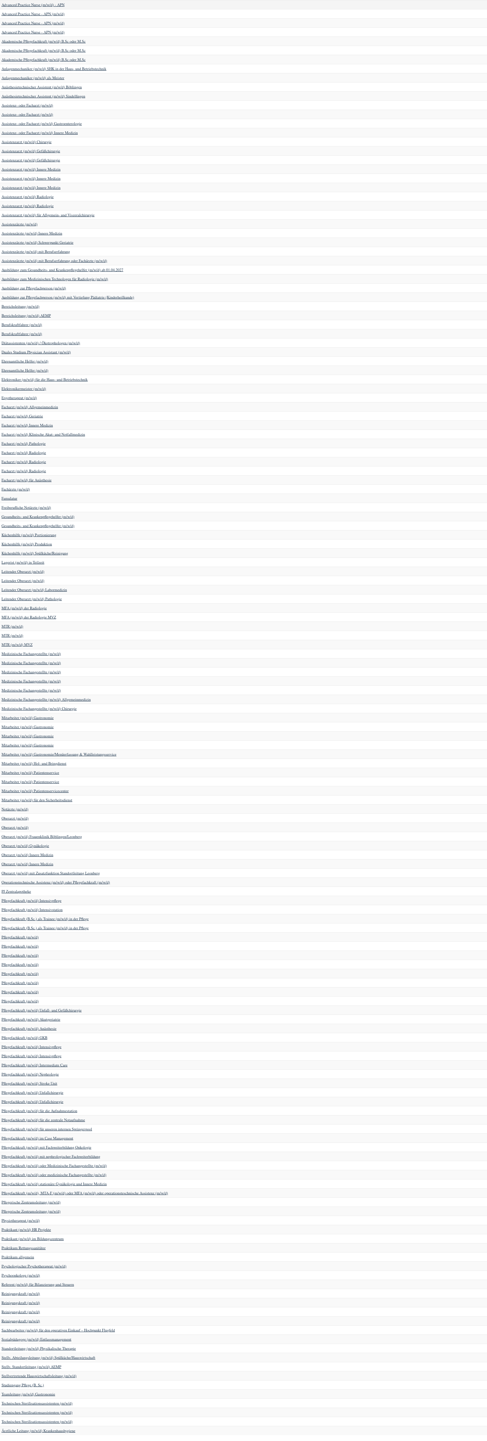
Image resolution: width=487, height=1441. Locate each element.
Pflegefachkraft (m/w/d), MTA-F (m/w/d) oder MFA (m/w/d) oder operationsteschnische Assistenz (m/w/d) (85, 1193)
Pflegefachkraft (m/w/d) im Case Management (37, 1138)
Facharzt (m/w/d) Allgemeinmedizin (30, 406)
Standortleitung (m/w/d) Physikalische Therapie (39, 1348)
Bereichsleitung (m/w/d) (20, 306)
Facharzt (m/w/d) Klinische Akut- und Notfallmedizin (43, 434)
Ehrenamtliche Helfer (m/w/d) (25, 361)
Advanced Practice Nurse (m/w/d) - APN (33, 4)
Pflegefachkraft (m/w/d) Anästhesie (29, 1028)
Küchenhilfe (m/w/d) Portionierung (29, 534)
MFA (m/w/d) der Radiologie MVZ (29, 617)
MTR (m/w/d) (12, 626)
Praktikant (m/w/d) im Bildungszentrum (33, 1238)
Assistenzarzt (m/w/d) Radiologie (28, 196)
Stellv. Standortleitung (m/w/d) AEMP (31, 1366)
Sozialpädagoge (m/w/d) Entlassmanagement (36, 1339)
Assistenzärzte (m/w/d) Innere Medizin (32, 233)
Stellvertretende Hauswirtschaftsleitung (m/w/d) (39, 1375)
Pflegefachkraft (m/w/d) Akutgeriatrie (31, 1019)
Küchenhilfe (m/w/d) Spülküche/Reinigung (35, 553)
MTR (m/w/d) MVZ (17, 644)
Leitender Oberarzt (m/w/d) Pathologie (32, 598)
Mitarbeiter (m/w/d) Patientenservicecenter (35, 790)
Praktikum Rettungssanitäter (24, 1247)
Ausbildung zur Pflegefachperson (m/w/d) (34, 288)
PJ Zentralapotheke (16, 891)
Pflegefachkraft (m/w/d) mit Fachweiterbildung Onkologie (46, 1147)
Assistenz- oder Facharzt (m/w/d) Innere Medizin (40, 132)
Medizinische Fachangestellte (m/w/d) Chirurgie (39, 708)
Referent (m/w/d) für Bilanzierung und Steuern (38, 1284)
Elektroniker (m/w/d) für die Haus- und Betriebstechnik (45, 379)
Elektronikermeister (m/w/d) (24, 388)
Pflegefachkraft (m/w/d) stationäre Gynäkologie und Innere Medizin (54, 1183)
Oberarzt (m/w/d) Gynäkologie (25, 845)
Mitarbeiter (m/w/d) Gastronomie (28, 717)
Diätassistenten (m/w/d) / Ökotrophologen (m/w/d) (41, 342)
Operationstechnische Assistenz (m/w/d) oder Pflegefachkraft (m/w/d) (56, 882)
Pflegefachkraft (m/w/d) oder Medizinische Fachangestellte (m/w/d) (54, 1165)
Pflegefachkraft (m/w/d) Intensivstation (32, 909)
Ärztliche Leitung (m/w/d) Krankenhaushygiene (38, 1430)
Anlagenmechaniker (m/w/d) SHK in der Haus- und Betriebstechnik (54, 68)
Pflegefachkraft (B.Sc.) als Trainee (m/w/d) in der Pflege (45, 918)
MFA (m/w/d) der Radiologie (24, 608)
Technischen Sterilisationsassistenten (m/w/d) (37, 1403)
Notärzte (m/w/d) (15, 809)
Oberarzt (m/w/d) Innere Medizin (27, 854)
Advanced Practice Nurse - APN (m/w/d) (33, 13)
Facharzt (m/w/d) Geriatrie (22, 416)
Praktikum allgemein (18, 1257)
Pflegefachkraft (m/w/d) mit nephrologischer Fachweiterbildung (51, 1156)
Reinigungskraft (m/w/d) (21, 1293)
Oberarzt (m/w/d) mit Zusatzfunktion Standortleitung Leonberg (51, 873)
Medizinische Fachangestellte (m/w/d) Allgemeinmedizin (46, 699)
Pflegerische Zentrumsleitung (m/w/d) (31, 1202)
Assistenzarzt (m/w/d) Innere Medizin (31, 169)
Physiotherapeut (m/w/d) (21, 1220)
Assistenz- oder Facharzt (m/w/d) (27, 105)
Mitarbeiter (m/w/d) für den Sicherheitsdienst (37, 799)
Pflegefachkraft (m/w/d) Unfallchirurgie (32, 1092)
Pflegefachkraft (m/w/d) (20, 937)
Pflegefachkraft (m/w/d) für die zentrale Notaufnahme (43, 1119)
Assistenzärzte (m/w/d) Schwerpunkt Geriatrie (37, 242)
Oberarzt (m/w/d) (15, 818)
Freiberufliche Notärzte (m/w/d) (26, 507)
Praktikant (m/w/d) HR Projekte (26, 1229)
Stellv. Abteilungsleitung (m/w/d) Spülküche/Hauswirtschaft (48, 1357)
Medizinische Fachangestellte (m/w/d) (31, 653)
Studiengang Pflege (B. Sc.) (23, 1384)
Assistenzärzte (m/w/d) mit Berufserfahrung (36, 251)
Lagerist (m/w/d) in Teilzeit (23, 562)
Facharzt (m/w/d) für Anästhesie (27, 480)
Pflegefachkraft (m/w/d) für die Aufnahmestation (39, 1110)
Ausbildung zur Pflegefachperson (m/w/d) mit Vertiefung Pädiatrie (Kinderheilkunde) (68, 297)
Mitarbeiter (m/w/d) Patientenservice (30, 772)
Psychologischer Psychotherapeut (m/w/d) (34, 1266)
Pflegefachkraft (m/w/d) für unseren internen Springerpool (47, 1129)
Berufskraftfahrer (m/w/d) (22, 324)
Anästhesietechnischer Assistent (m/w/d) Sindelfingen (43, 96)
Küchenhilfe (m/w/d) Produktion (27, 544)
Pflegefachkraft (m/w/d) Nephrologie (30, 1074)
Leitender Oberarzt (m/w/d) (23, 571)
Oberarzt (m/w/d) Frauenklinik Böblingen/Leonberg (42, 836)
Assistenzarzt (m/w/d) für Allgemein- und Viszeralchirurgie (48, 214)
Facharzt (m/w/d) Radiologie (24, 452)
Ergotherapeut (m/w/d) (19, 397)
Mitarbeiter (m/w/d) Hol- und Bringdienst (34, 763)
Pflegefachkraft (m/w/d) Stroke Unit (29, 1083)
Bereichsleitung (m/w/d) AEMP (26, 315)
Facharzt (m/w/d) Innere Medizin (27, 425)
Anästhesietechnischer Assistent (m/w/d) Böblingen (42, 87)
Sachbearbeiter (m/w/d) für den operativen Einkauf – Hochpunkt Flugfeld (58, 1330)
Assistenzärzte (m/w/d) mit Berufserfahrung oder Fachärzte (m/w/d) (54, 260)
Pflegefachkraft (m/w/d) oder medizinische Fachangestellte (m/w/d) (54, 1174)
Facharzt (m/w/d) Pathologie (24, 443)
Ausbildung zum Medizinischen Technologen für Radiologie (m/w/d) (55, 278)
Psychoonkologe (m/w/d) (21, 1275)
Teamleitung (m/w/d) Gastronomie (28, 1394)
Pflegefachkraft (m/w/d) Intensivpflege (31, 900)
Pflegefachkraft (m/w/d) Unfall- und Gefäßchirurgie (42, 1010)
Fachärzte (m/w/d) (16, 489)
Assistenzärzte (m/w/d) (19, 224)
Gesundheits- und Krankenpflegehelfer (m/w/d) (38, 516)
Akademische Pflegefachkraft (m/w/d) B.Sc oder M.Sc (44, 41)
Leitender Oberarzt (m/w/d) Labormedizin (34, 589)
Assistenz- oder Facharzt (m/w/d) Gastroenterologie (42, 123)
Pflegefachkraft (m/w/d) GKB (24, 1037)
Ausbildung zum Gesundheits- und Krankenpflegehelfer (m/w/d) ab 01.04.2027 (62, 269)
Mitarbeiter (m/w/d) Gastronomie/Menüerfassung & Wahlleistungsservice (59, 754)
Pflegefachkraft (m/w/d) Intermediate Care (35, 1065)
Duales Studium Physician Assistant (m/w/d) (36, 352)
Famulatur (9, 498)
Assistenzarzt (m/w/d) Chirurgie (27, 141)
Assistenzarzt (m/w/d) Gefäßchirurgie (31, 150)
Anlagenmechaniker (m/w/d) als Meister (33, 77)
